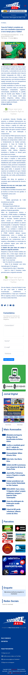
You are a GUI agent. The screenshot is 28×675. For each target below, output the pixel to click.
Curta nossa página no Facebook (11, 659)
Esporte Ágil (14, 669)
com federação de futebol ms (10, 35)
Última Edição (20, 424)
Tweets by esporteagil (7, 604)
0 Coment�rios (13, 38)
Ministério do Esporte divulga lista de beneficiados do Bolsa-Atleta (14, 438)
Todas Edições (8, 424)
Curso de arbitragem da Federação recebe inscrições (15, 503)
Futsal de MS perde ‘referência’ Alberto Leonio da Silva (13, 511)
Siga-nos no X (6, 653)
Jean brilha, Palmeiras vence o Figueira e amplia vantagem (15, 475)
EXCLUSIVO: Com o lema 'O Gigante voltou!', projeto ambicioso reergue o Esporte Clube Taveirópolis (15, 493)
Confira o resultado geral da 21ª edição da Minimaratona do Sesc (15, 447)
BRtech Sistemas (17, 673)
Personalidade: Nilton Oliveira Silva (14, 454)
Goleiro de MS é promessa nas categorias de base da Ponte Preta (16, 467)
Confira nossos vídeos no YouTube (12, 656)
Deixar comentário (8, 359)
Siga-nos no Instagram (8, 662)
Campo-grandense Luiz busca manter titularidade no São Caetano (15, 483)
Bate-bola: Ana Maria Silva (14, 460)
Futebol (3, 22)
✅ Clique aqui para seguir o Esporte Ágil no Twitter (13, 111)
